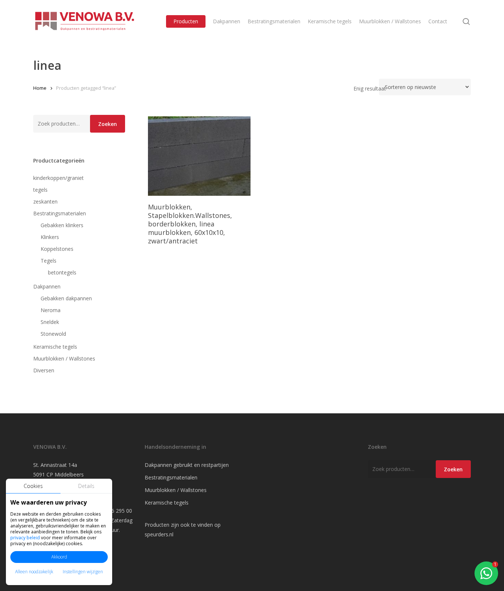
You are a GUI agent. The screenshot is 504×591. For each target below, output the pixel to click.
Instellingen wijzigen (83, 571)
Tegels (48, 260)
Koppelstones (57, 248)
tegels (40, 189)
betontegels (62, 272)
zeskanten (45, 201)
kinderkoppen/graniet (58, 177)
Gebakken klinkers (62, 225)
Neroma (51, 310)
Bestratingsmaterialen (59, 213)
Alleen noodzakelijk (34, 571)
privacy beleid (25, 537)
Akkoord (59, 557)
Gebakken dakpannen (66, 298)
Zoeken (107, 123)
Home (39, 88)
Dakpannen (47, 286)
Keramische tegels (55, 346)
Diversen (43, 370)
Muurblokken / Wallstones (64, 358)
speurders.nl (159, 534)
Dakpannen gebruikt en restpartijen (187, 464)
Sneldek (50, 321)
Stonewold (53, 333)
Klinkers (50, 236)
